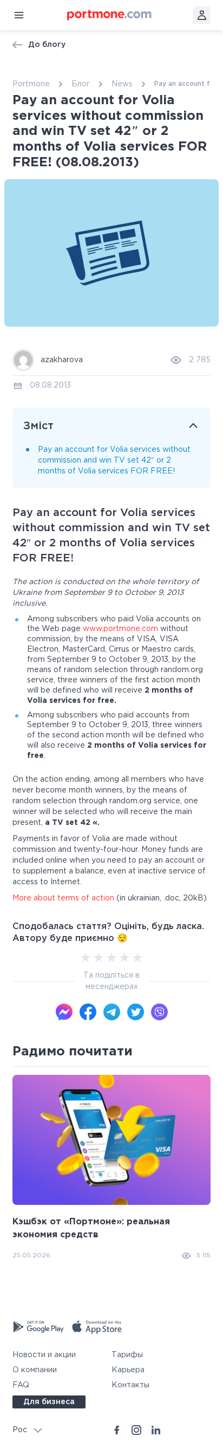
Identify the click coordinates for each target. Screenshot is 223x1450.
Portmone (31, 84)
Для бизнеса (49, 1402)
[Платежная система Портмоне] (109, 15)
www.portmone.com (120, 629)
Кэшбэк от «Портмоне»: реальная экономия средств (91, 1228)
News (122, 84)
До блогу (46, 45)
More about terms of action (63, 898)
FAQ (20, 1385)
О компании (34, 1370)
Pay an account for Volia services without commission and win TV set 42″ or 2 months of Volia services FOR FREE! (114, 460)
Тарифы (127, 1355)
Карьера (128, 1370)
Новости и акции (44, 1355)
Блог (80, 84)
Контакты (130, 1385)
